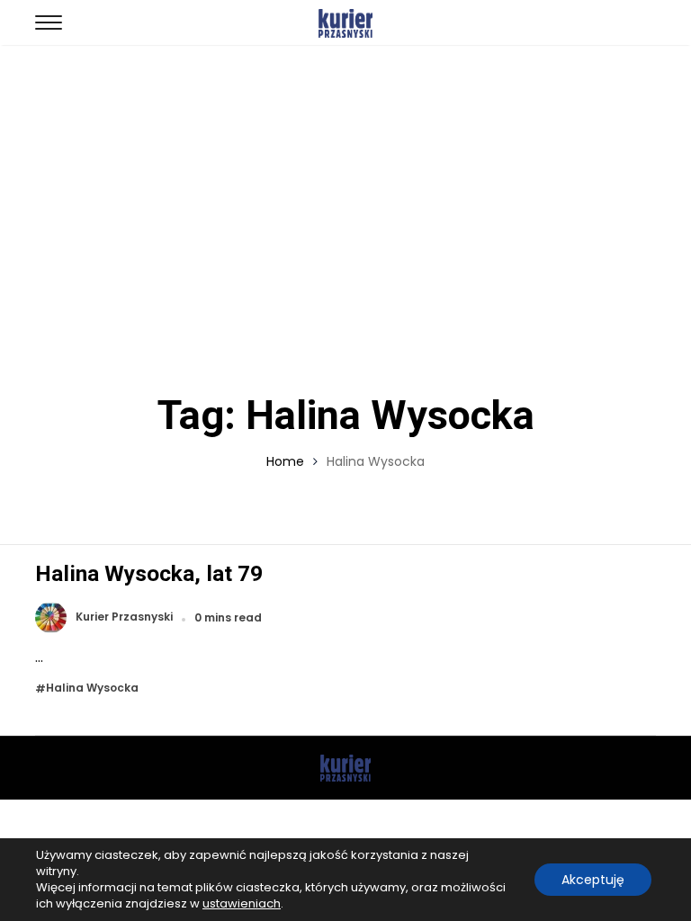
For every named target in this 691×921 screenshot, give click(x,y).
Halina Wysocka (92, 688)
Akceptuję (592, 880)
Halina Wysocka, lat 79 (149, 573)
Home (285, 461)
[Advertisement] (345, 180)
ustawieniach (241, 904)
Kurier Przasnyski (124, 617)
